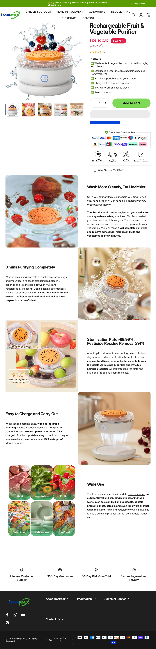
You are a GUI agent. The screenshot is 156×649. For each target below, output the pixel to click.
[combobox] (141, 3)
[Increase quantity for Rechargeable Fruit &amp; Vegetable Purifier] (106, 103)
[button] (120, 114)
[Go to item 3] (44, 109)
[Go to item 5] (77, 109)
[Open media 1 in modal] (44, 61)
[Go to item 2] (28, 109)
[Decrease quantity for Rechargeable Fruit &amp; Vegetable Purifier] (93, 103)
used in (136, 494)
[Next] (76, 66)
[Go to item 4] (61, 109)
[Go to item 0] (12, 109)
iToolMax (131, 216)
